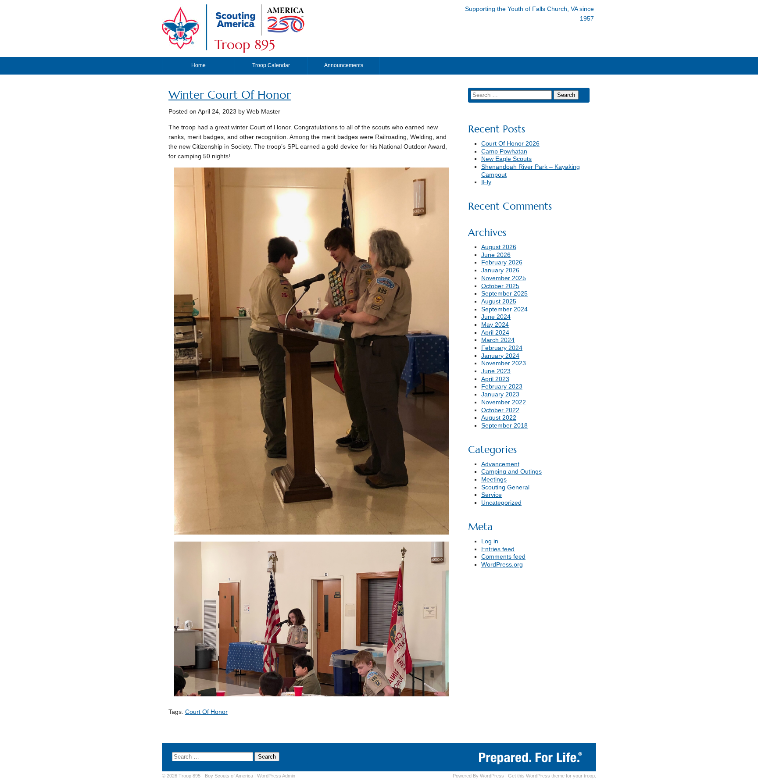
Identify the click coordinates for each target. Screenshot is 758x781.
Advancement (500, 464)
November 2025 (503, 278)
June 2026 (496, 255)
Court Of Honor (206, 712)
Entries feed (498, 549)
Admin (276, 775)
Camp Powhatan (504, 151)
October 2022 (500, 410)
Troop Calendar (271, 65)
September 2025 (504, 293)
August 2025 (498, 301)
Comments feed (503, 556)
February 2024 (501, 348)
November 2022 (503, 402)
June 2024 (496, 317)
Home (198, 65)
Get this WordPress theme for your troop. (552, 775)
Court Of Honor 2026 (510, 143)
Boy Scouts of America (229, 775)
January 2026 (500, 270)
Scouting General (505, 487)
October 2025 (500, 286)
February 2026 (501, 262)
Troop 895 (245, 44)
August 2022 (498, 417)
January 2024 (500, 356)
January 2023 (500, 394)
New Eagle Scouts (506, 159)
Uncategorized (501, 502)
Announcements (343, 65)
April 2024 (495, 332)
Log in (489, 541)
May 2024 (495, 324)
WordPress (492, 775)
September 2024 (504, 309)
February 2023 (501, 386)
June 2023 (496, 371)
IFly (486, 182)
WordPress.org (502, 564)
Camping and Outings (511, 471)
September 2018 (504, 425)
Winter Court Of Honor (229, 95)
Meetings (494, 479)
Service (491, 495)
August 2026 (498, 247)
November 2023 (503, 363)
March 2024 (498, 340)
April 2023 (495, 379)
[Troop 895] (315, 33)
